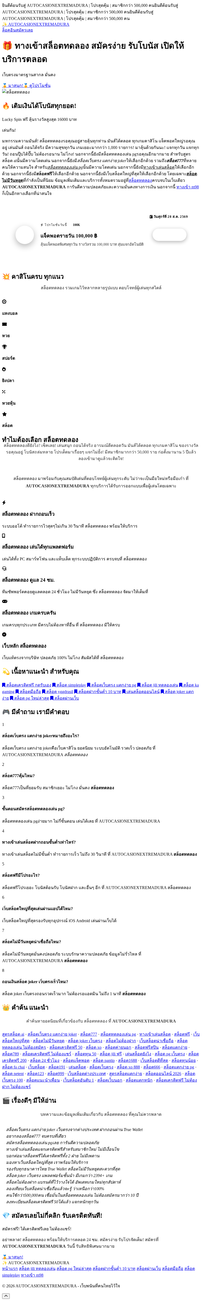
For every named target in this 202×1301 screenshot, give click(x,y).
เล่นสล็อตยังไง (138, 1054)
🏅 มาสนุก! (12, 85)
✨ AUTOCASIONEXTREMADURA (35, 24)
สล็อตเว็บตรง (101, 1067)
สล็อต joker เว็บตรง (85, 1041)
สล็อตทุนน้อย (183, 1060)
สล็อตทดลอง (140, 180)
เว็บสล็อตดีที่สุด (154, 1060)
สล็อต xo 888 (128, 1067)
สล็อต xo (94, 1047)
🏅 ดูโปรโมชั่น (36, 85)
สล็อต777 (88, 1034)
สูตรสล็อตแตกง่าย (125, 1073)
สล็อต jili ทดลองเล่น (159, 685)
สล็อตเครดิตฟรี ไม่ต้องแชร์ (46, 1054)
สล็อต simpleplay (70, 685)
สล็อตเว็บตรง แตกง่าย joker (52, 1034)
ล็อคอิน (9, 30)
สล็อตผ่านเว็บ (66, 698)
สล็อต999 (55, 1073)
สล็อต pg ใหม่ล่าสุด (31, 698)
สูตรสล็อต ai (13, 1034)
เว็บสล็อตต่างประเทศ (87, 1073)
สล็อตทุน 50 (85, 1054)
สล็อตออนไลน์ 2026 (163, 1073)
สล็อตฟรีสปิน (147, 1047)
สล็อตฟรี (182, 1034)
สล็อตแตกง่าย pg (179, 1067)
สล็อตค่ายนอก (118, 1047)
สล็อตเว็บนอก (109, 1080)
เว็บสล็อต (36, 1067)
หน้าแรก (10, 1268)
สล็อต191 (56, 1067)
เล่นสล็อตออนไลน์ (142, 691)
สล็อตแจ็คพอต (76, 1060)
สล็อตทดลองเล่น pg (118, 1034)
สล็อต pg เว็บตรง (170, 1054)
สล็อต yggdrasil (59, 691)
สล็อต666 (151, 1067)
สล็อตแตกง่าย (174, 1047)
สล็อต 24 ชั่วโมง (44, 1060)
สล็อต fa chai (13, 1067)
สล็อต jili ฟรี (111, 1054)
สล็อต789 (10, 1054)
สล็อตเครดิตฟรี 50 (65, 1047)
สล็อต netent (13, 1073)
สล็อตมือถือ (30, 691)
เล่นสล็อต (77, 1067)
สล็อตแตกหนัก (139, 1080)
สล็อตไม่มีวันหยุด (48, 1041)
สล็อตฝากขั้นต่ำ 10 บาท (99, 691)
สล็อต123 (35, 1073)
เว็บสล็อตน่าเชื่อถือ (156, 1041)
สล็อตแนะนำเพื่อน (43, 1080)
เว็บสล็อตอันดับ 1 (78, 1080)
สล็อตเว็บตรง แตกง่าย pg (113, 685)
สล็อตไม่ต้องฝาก (121, 1041)
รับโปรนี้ (172, 235)
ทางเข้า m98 (187, 187)
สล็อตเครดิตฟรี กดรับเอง (28, 685)
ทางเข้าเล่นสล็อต (155, 1034)
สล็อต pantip (104, 1060)
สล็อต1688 (127, 1060)
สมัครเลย (24, 30)
